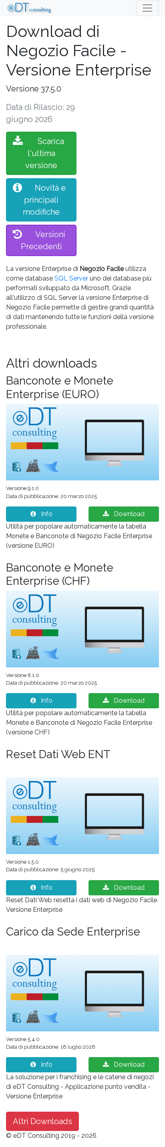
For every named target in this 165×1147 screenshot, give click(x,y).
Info (45, 514)
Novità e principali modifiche (44, 200)
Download (128, 514)
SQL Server (71, 278)
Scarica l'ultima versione (44, 153)
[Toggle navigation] (147, 8)
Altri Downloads (42, 1121)
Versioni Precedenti (43, 240)
